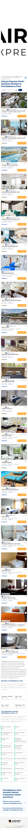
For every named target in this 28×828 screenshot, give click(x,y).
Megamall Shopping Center (7, 773)
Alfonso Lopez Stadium (5, 739)
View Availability (22, 116)
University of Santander (5, 763)
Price (9, 90)
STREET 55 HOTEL (7, 408)
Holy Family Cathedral (21, 758)
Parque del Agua (20, 768)
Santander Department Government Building (21, 740)
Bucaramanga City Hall (20, 763)
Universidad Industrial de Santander (7, 733)
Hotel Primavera (6, 570)
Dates (3, 90)
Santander (4, 113)
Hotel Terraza (5, 327)
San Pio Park (5, 778)
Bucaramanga (9, 113)
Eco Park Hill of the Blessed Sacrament (6, 746)
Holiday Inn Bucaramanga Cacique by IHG (13, 111)
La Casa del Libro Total (7, 758)
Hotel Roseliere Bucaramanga (10, 354)
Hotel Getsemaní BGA (8, 273)
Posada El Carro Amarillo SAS (10, 652)
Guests (14, 90)
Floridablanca (10, 167)
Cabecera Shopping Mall (20, 779)
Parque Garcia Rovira (7, 768)
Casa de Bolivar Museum (19, 773)
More (20, 90)
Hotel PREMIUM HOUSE (8, 381)
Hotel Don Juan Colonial (8, 598)
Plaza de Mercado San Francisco (7, 753)
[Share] (25, 77)
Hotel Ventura (5, 516)
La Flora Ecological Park (20, 733)
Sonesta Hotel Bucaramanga (10, 165)
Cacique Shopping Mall (6, 727)
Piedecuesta (10, 194)
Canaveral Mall (19, 752)
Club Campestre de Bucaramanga (11, 300)
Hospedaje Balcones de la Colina (11, 543)
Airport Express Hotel (8, 826)
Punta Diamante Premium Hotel (11, 192)
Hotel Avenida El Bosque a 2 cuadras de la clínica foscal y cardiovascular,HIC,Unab (14, 625)
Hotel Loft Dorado (7, 435)
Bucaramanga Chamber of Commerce (19, 747)
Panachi (18, 726)
